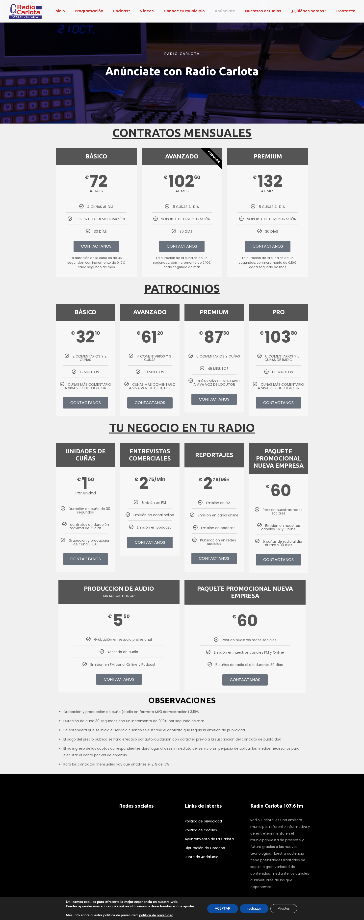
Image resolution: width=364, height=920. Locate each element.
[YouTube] (137, 832)
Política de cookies (201, 830)
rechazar (254, 908)
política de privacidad (156, 915)
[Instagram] (145, 832)
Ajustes (284, 908)
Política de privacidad (203, 821)
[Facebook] (122, 832)
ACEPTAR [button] (223, 908)
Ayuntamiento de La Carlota (209, 839)
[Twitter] (130, 832)
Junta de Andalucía (201, 856)
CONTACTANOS (96, 246)
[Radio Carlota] (25, 11)
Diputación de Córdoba (205, 847)
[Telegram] (153, 832)
